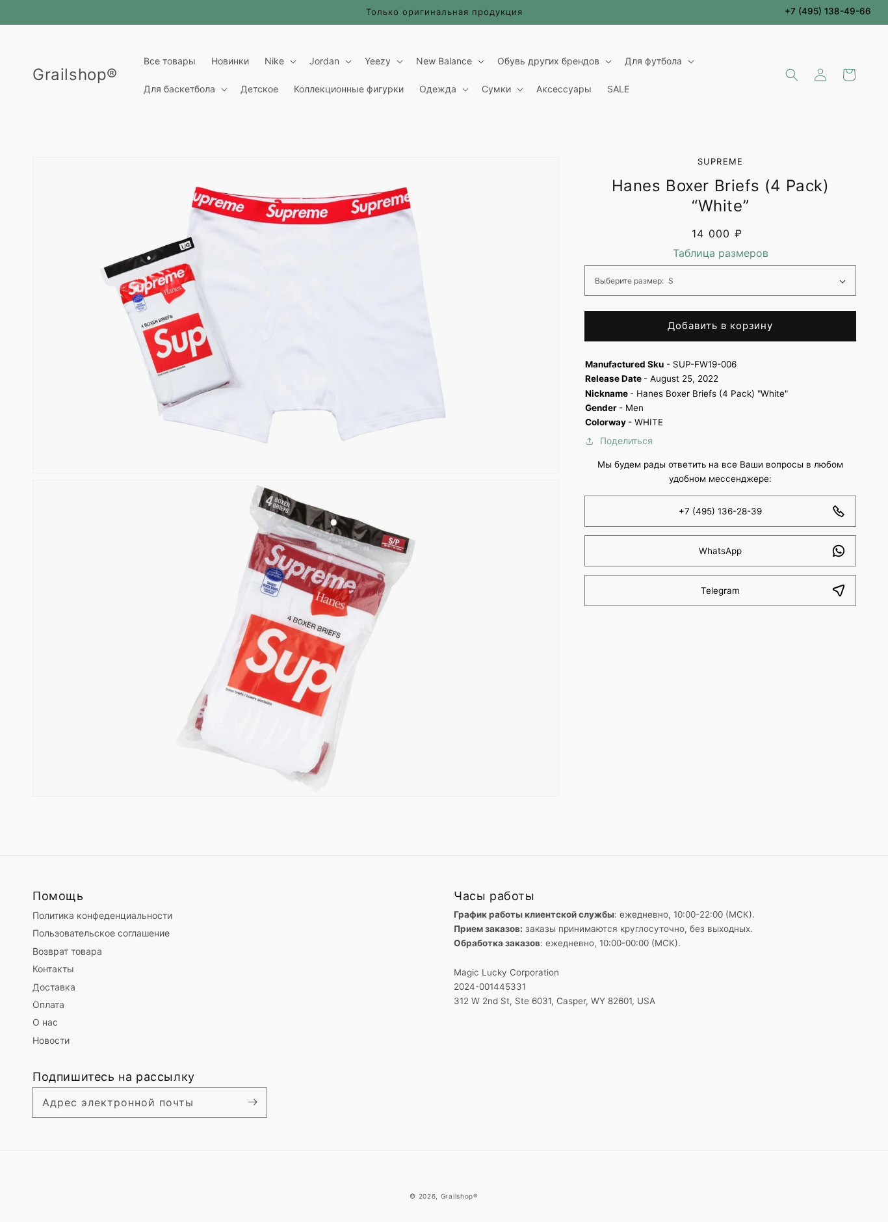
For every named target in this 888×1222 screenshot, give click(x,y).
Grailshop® (459, 1196)
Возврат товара (67, 951)
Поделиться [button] (626, 440)
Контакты (53, 968)
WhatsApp (720, 551)
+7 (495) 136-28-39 (720, 511)
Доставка (54, 986)
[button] (791, 74)
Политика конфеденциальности (102, 915)
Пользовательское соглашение (101, 932)
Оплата (48, 1004)
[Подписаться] (252, 1102)
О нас (45, 1022)
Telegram (720, 590)
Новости (51, 1040)
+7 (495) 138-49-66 (828, 11)
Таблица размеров (720, 252)
